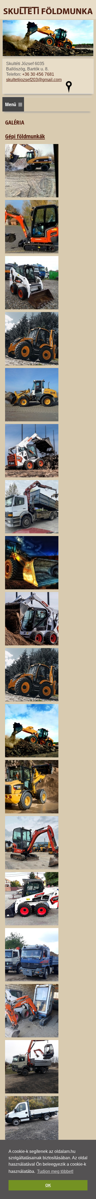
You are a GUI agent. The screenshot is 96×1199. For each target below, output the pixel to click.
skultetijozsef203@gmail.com (34, 79)
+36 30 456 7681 (38, 74)
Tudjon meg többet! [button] (55, 1171)
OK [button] (48, 1185)
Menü (10, 104)
